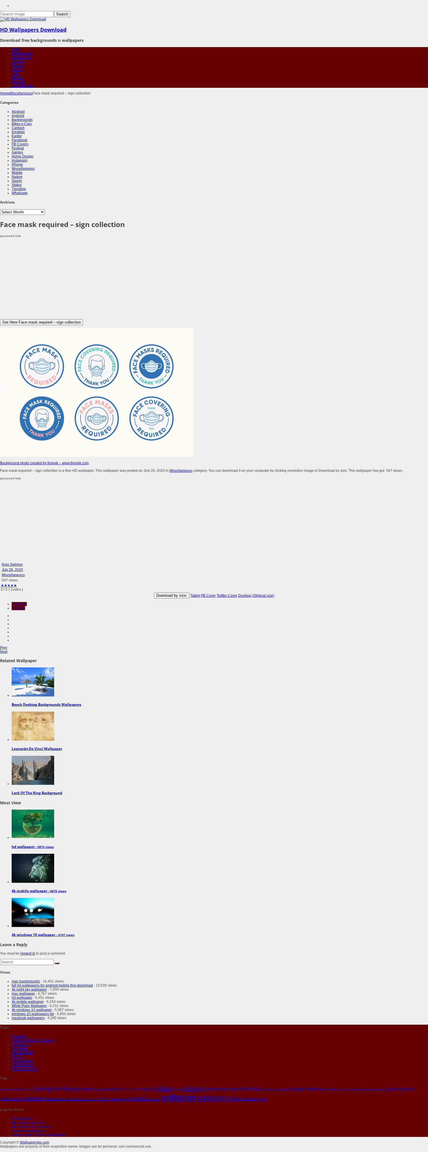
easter (232, 1089)
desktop (194, 1088)
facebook (249, 1089)
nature (364, 1089)
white (235, 1098)
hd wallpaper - (33, 846)
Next (3, 652)
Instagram (19, 160)
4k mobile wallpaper (28, 1002)
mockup (342, 1089)
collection (19, 604)
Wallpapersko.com (34, 1142)
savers (91, 1099)
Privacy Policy (23, 1061)
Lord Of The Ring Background (37, 792)
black (112, 1089)
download (215, 1089)
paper (374, 1089)
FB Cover (208, 596)
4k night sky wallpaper (29, 989)
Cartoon (18, 128)
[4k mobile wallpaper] (33, 882)
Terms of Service (25, 1069)
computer (145, 1089)
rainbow (78, 1099)
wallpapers (213, 1098)
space (116, 1098)
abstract (6, 1089)
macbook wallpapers (28, 1018)
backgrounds (80, 1089)
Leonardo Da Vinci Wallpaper (37, 748)
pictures (34, 1098)
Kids (15, 74)
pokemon (52, 1099)
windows (249, 1098)
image (286, 1089)
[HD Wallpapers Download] (23, 19)
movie (353, 1089)
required (18, 608)
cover (163, 1088)
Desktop (18, 61)
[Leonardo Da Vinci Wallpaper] (33, 739)
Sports (17, 181)
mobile (329, 1089)
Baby (16, 49)
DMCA (17, 1057)
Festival (18, 65)
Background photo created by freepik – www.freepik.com (44, 463)
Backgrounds (22, 53)
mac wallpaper (23, 994)
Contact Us (20, 1044)
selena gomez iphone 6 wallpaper (39, 1135)
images (299, 1089)
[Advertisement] (174, 278)
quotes (66, 1099)
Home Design (22, 156)
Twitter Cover (227, 596)
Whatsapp (20, 193)
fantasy (266, 1089)
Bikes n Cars (22, 57)
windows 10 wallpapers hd (33, 1014)
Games (17, 69)
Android (18, 116)
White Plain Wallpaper (29, 1006)
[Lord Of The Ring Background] (33, 784)
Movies (17, 78)
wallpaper (178, 1097)
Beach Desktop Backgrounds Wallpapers (46, 704)
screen (103, 1098)
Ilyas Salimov (12, 564)
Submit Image (22, 86)
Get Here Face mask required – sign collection (41, 322)
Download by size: (171, 595)
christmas (126, 1089)
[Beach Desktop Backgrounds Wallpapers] (33, 695)
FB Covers (20, 144)
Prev (3, 648)
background (50, 1088)
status (142, 1098)
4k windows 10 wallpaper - (43, 934)
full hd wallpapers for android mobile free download (52, 985)
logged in (27, 953)
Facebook (19, 140)
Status (17, 185)
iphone (315, 1089)
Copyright (19, 1048)
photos (6, 1098)
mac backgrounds (26, 981)
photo (409, 1089)
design (177, 1089)
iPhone (17, 164)
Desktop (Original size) (256, 596)
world (262, 1099)
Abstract (18, 112)
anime (30, 1089)
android (19, 1089)
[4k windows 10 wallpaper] (33, 926)
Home (5, 93)
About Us (19, 1036)
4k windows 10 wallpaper (32, 1010)
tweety (155, 1099)
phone (395, 1089)
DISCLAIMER (22, 1053)
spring (129, 1098)
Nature (17, 177)
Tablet (195, 596)
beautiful (100, 1089)
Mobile (17, 173)
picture (19, 1099)
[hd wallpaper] (33, 837)
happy (277, 1089)
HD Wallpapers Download (33, 29)
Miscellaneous (21, 93)
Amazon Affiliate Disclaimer (33, 1040)
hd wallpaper (22, 998)
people (383, 1089)
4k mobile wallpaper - (39, 890)
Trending (19, 82)
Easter (17, 136)
